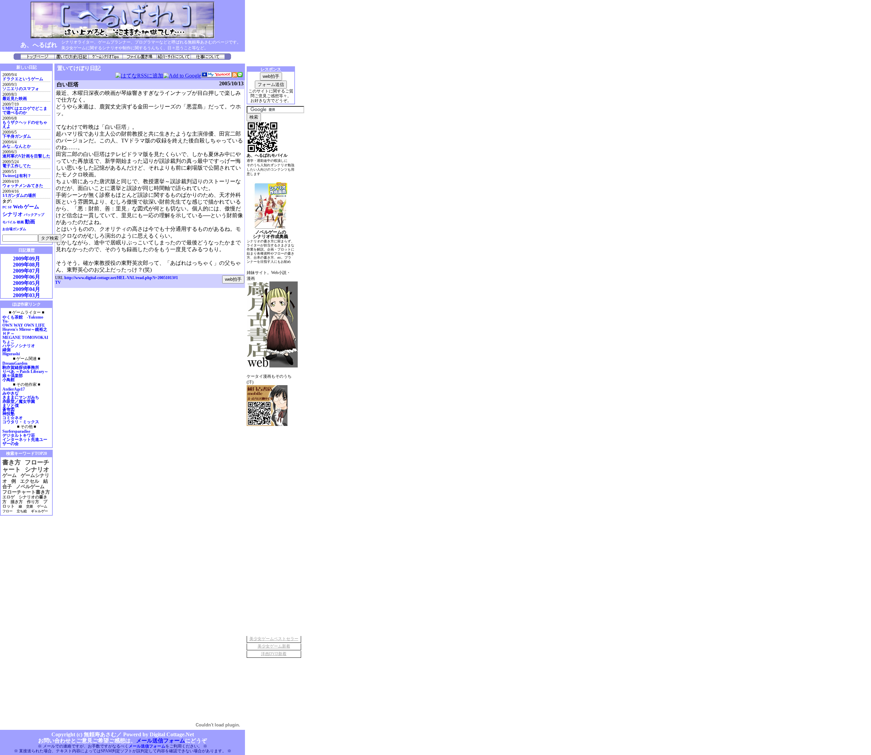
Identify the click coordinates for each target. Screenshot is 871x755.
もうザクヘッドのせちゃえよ (24, 124)
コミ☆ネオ (12, 417)
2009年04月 (26, 289)
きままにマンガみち (20, 397)
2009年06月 (26, 277)
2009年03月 (26, 295)
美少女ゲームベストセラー (273, 638)
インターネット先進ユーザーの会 (24, 441)
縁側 (6, 349)
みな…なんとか (16, 146)
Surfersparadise (16, 431)
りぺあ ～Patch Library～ (25, 371)
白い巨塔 (68, 84)
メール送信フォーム (160, 740)
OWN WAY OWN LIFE (23, 325)
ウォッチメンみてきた (22, 185)
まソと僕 (10, 405)
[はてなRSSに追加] (139, 76)
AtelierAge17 (13, 389)
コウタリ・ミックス (20, 421)
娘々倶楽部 (12, 375)
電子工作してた (16, 166)
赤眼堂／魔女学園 (18, 401)
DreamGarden (15, 363)
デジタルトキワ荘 (18, 435)
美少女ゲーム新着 (274, 646)
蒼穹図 (8, 409)
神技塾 (8, 413)
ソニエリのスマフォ (20, 88)
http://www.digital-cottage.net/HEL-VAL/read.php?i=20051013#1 (121, 277)
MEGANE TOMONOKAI (25, 337)
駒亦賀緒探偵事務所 (20, 367)
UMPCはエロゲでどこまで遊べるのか (24, 110)
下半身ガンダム (16, 136)
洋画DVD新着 (273, 653)
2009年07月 (26, 271)
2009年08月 (26, 265)
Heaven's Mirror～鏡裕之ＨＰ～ (24, 331)
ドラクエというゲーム (22, 78)
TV (58, 282)
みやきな (10, 393)
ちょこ (8, 341)
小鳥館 (8, 379)
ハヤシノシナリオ (18, 345)
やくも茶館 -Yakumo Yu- (22, 319)
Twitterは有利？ (16, 175)
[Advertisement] (20, 619)
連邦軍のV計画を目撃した (26, 156)
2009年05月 (26, 283)
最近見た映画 (14, 98)
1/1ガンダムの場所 (19, 195)
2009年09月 (26, 258)
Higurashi (11, 353)
